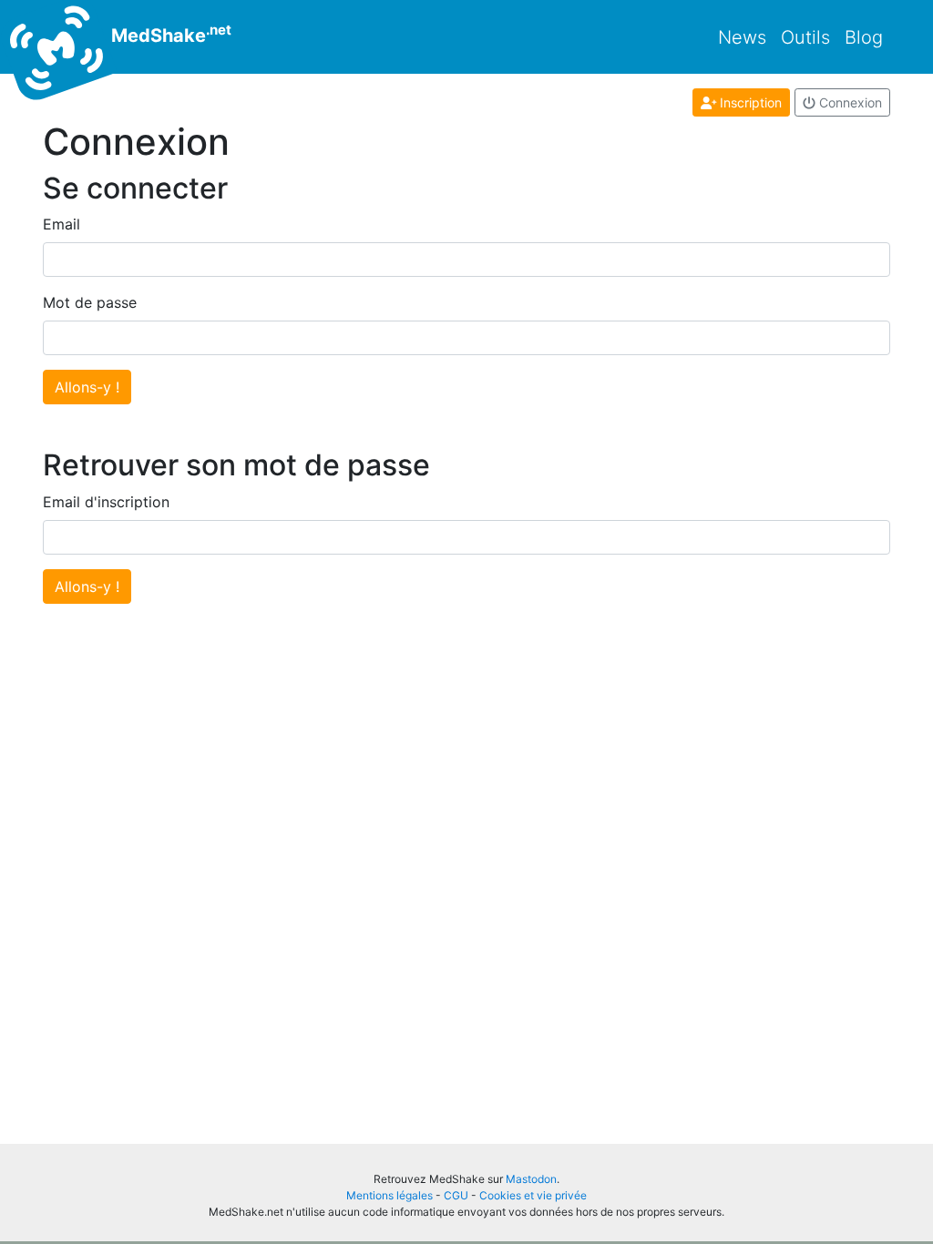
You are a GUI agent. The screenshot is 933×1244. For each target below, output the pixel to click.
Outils (805, 37)
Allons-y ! (87, 387)
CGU (456, 1195)
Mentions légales (389, 1195)
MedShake (169, 33)
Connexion (848, 102)
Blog (864, 37)
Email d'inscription (106, 502)
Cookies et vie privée (533, 1195)
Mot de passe (90, 302)
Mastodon (531, 1179)
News (742, 37)
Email (61, 224)
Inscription (749, 102)
